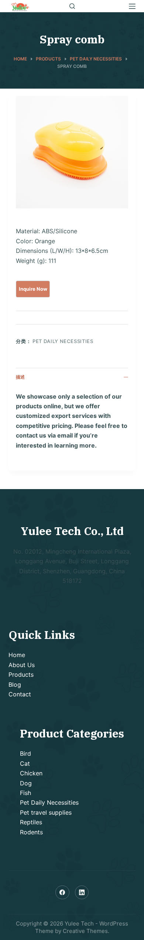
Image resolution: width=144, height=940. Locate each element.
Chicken (31, 773)
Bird (25, 753)
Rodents (31, 832)
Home (16, 655)
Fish (25, 792)
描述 (20, 377)
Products (21, 674)
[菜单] (132, 6)
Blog (14, 684)
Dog (26, 783)
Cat (25, 763)
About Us (21, 665)
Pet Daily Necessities (62, 341)
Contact (19, 694)
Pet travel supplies (46, 812)
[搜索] (72, 6)
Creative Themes (85, 930)
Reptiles (31, 822)
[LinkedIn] (82, 892)
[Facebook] (62, 892)
